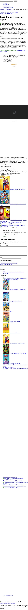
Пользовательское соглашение (7, 603)
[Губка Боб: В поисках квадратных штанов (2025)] (5, 220)
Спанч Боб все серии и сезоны (10, 279)
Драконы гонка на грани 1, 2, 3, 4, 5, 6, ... (13, 480)
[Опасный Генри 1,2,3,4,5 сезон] (5, 189)
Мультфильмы (6, 5)
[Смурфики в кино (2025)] (11, 222)
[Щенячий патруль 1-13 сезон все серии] (5, 204)
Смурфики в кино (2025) (6, 223)
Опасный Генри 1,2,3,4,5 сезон (17, 189)
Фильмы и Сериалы (8, 7)
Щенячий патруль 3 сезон (9, 367)
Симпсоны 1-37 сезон (14, 333)
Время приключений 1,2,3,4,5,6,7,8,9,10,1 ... (11, 322)
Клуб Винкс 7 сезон (8, 595)
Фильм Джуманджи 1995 (6, 13)
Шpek (10, 311)
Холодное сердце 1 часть (15, 301)
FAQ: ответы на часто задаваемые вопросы (13, 272)
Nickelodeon (8, 9)
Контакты (5, 273)
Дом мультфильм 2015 (14, 363)
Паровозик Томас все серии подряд (9, 12)
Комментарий (4, 245)
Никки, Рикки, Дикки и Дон (10, 477)
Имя (1, 257)
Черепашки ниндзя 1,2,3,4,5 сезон (17, 353)
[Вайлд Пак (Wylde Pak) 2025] (9, 225)
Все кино (2, 9)
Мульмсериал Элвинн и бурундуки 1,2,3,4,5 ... (14, 486)
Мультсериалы (6, 4)
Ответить (5, 236)
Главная (5, 3)
